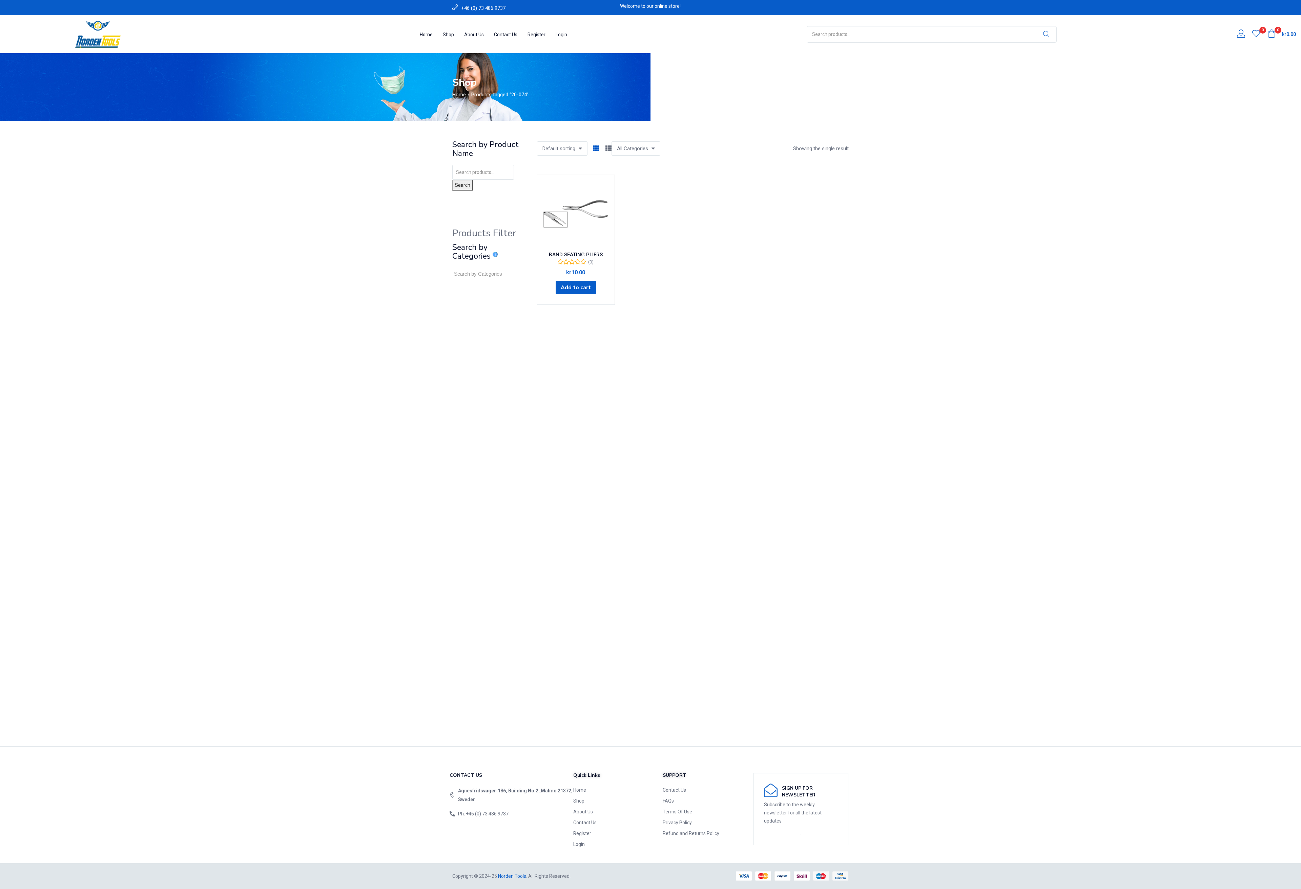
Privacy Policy (677, 822)
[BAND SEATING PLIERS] (575, 213)
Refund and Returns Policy (691, 833)
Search (462, 185)
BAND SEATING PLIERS (576, 255)
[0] (1256, 34)
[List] (608, 148)
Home (426, 34)
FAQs (668, 801)
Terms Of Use (677, 811)
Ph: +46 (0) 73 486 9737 (483, 813)
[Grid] (596, 148)
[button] (1281, 34)
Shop (448, 34)
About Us (474, 34)
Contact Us (505, 34)
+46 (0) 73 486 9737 (483, 8)
